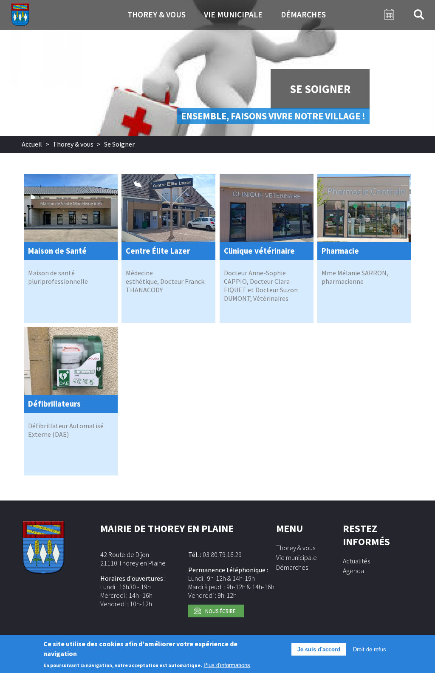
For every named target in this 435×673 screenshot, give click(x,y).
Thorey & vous (156, 14)
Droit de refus (369, 649)
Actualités (356, 561)
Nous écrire (220, 611)
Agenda (353, 570)
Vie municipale (233, 14)
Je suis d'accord (318, 649)
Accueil (32, 144)
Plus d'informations (226, 665)
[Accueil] (20, 15)
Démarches (303, 14)
